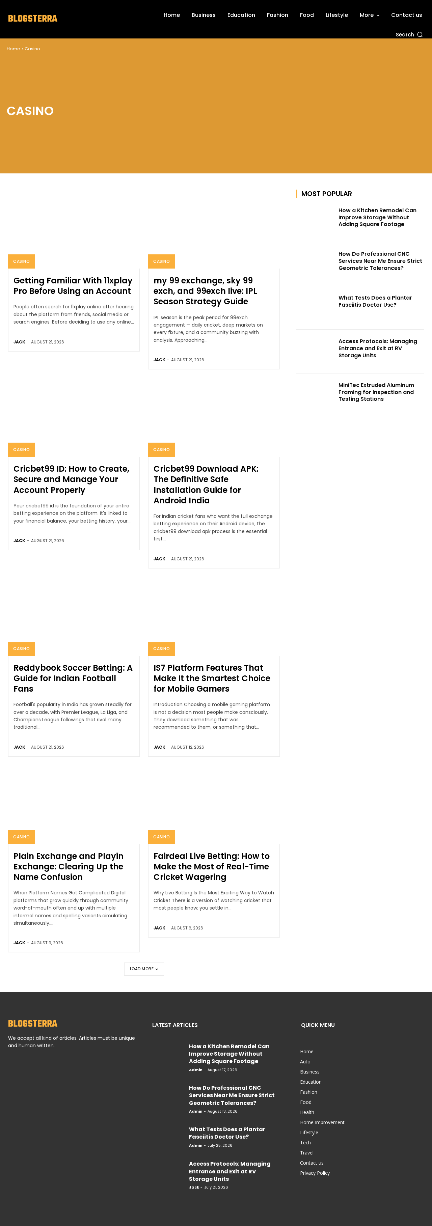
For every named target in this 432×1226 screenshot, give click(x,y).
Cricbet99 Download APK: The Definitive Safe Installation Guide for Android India (206, 484)
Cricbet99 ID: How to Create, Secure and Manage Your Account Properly (71, 479)
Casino (21, 261)
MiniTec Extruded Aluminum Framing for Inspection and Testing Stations (376, 392)
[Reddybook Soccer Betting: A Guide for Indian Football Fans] (74, 616)
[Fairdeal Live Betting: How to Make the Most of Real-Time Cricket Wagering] (214, 804)
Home (13, 49)
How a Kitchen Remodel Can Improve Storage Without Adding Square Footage (377, 217)
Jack (19, 342)
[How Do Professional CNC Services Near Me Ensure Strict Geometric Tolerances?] (315, 264)
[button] (410, 34)
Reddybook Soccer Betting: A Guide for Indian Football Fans (73, 678)
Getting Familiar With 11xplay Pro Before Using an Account (73, 286)
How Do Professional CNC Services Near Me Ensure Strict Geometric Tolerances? (380, 261)
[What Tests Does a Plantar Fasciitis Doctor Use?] (315, 308)
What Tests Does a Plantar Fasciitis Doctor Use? (375, 301)
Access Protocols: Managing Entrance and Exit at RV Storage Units (378, 348)
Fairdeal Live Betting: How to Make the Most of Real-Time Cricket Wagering (212, 867)
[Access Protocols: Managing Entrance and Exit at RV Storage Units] (315, 351)
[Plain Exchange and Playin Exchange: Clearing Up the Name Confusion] (74, 804)
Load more (142, 969)
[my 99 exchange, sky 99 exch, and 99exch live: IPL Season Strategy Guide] (214, 229)
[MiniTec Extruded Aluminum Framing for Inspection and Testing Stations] (315, 395)
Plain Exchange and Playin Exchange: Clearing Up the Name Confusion (69, 867)
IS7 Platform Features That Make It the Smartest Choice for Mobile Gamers (212, 678)
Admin (195, 1069)
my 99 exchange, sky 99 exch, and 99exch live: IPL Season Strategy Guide (205, 291)
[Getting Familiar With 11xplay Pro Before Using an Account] (74, 229)
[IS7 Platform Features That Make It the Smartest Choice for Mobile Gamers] (214, 616)
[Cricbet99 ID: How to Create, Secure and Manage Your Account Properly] (74, 417)
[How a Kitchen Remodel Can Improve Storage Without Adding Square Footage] (315, 220)
